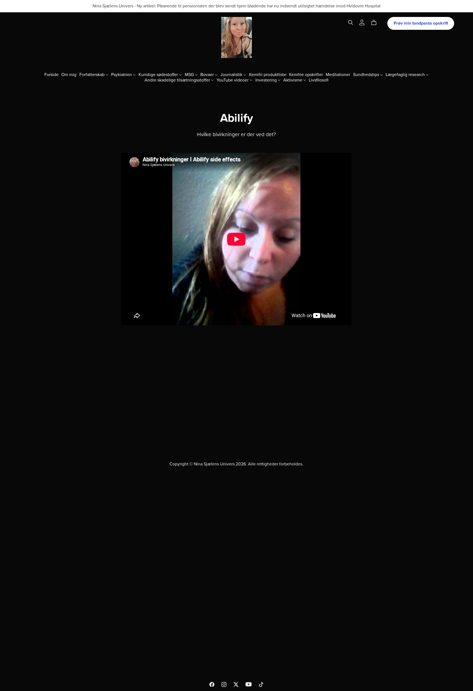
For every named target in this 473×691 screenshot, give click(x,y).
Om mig (68, 74)
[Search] (350, 22)
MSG (190, 74)
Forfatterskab (92, 74)
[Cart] (376, 22)
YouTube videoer (233, 80)
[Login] (362, 22)
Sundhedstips (366, 74)
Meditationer (338, 74)
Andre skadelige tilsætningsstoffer (178, 80)
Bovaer (207, 74)
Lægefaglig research (406, 74)
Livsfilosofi (318, 80)
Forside (51, 74)
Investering (266, 80)
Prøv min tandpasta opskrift (421, 23)
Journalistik (231, 74)
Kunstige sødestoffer (159, 74)
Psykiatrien (122, 74)
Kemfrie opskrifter (306, 74)
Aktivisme (293, 80)
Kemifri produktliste (267, 74)
